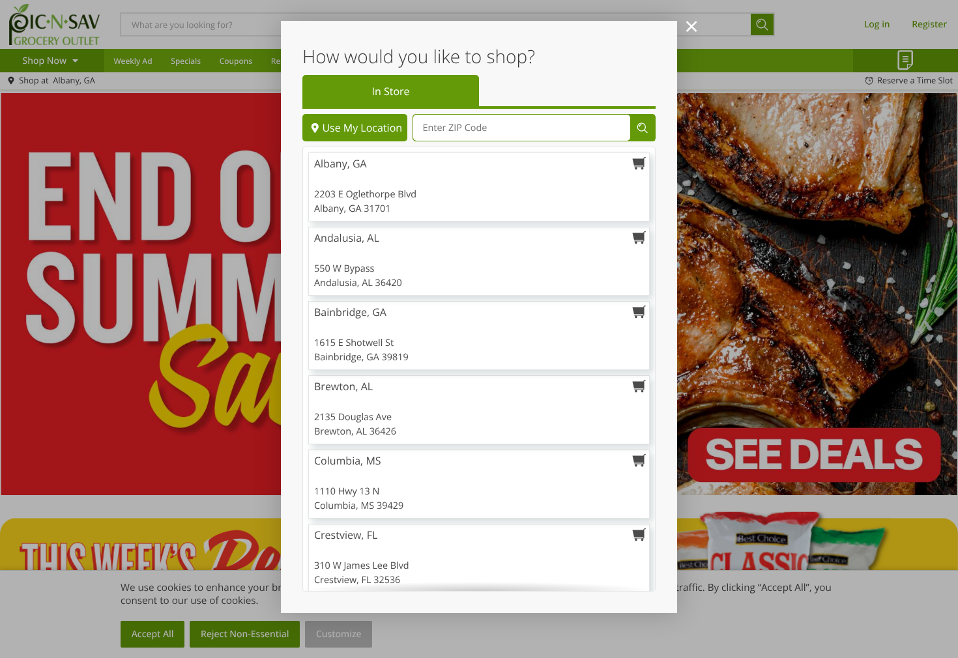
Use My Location (362, 128)
